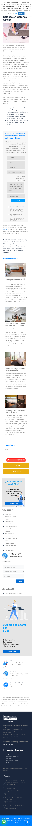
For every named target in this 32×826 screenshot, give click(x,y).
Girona (5, 229)
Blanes (6, 449)
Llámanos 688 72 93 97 (17, 460)
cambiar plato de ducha (10, 516)
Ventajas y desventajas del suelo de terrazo (15, 280)
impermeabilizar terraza (11, 538)
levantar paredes (9, 521)
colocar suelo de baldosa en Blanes (13, 593)
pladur (6, 540)
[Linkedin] (12, 744)
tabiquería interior (9, 533)
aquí (16, 13)
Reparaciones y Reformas (12, 756)
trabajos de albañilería (10, 545)
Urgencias (8, 758)
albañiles (7, 519)
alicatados (7, 531)
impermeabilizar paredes (11, 524)
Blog (7, 765)
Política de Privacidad (16, 820)
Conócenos (9, 763)
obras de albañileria (9, 550)
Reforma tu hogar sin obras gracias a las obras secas (15, 324)
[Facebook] (4, 744)
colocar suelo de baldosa (11, 526)
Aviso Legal (7, 820)
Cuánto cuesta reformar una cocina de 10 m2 (15, 411)
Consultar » (16, 472)
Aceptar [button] (21, 13)
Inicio (7, 754)
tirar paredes (8, 514)
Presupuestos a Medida (12, 760)
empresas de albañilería (10, 543)
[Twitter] (7, 744)
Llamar (17, 465)
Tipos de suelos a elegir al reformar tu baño (15, 369)
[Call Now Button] (28, 822)
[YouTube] (9, 744)
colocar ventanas (9, 528)
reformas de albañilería (10, 548)
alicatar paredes (9, 536)
